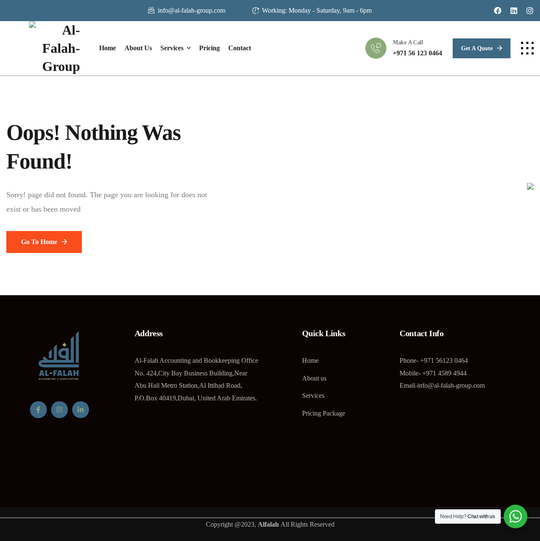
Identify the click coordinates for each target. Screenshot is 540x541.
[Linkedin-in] (80, 409)
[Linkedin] (514, 10)
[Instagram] (530, 10)
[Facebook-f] (38, 409)
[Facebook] (498, 10)
